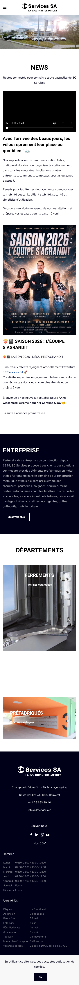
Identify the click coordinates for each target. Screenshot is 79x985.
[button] (4, 7)
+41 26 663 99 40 (39, 802)
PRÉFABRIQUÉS (26, 713)
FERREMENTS (39, 575)
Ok (40, 977)
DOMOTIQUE (23, 669)
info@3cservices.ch (39, 810)
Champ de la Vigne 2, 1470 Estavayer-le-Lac (39, 787)
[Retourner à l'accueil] (39, 7)
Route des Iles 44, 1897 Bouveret (39, 795)
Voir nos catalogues (39, 585)
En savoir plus (16, 517)
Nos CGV (39, 843)
